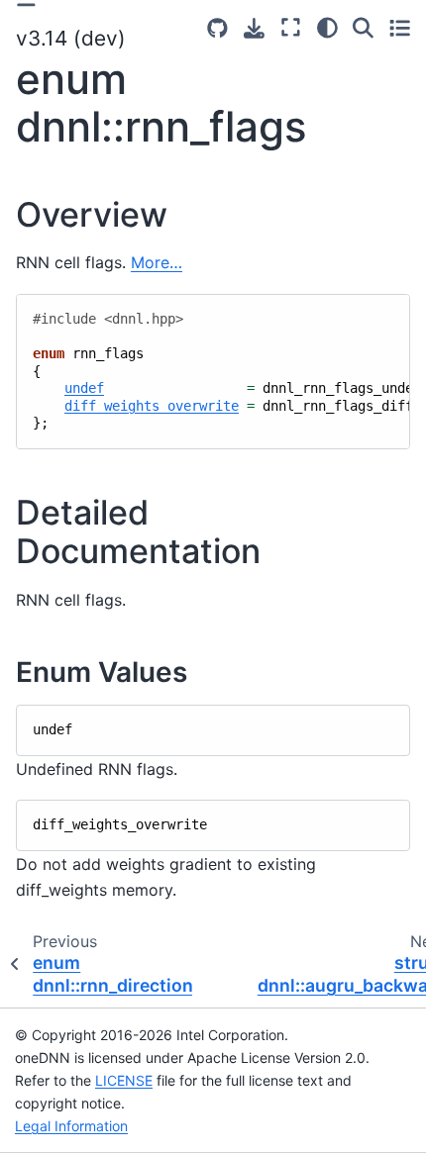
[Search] (363, 28)
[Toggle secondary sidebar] (399, 28)
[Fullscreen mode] (290, 28)
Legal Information (71, 1125)
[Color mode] (327, 28)
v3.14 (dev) (71, 38)
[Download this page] (254, 28)
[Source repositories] (217, 28)
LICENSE (124, 1080)
